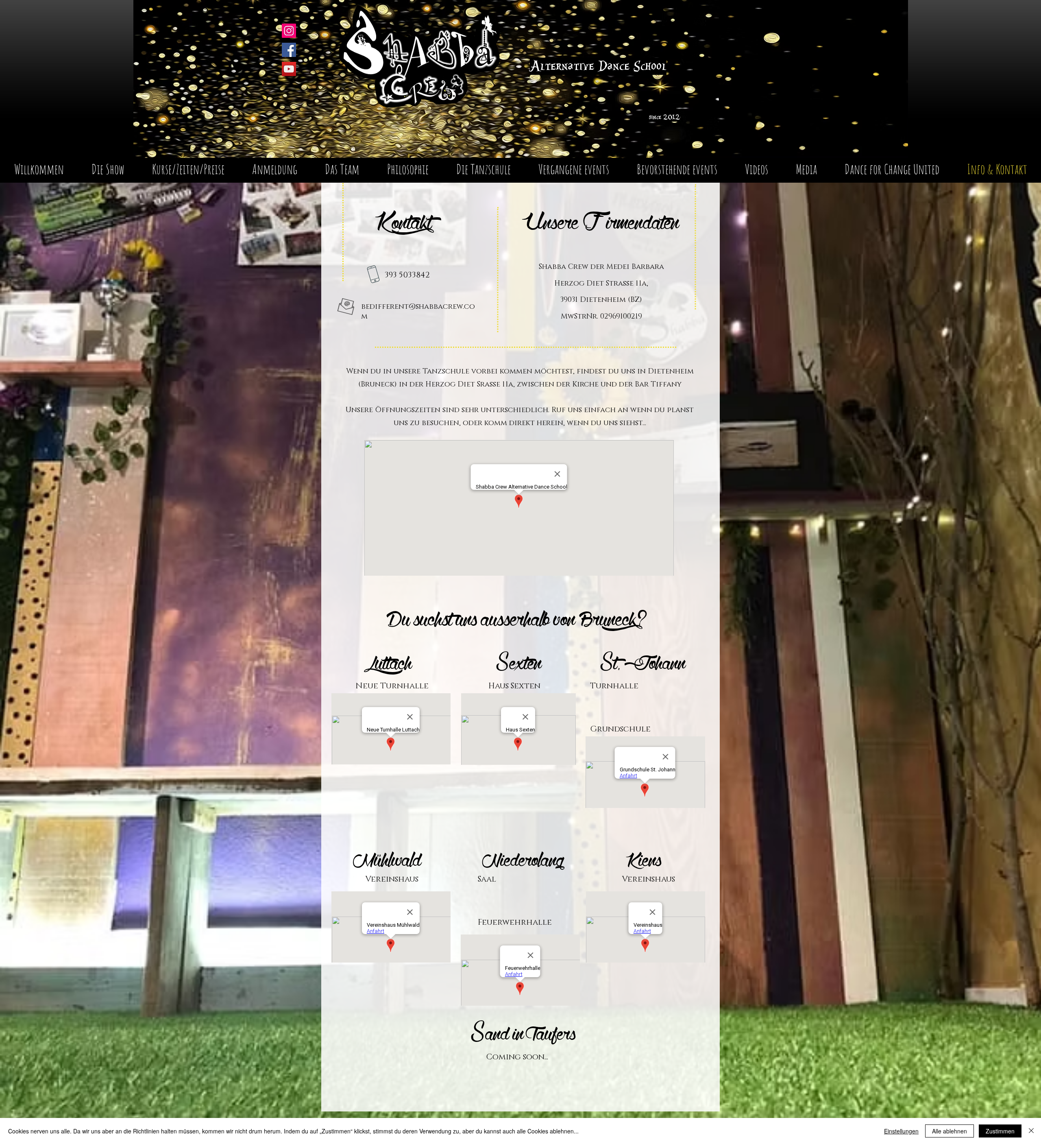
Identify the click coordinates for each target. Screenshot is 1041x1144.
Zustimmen (1000, 1131)
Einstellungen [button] (901, 1131)
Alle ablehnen (949, 1131)
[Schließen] (1031, 1130)
